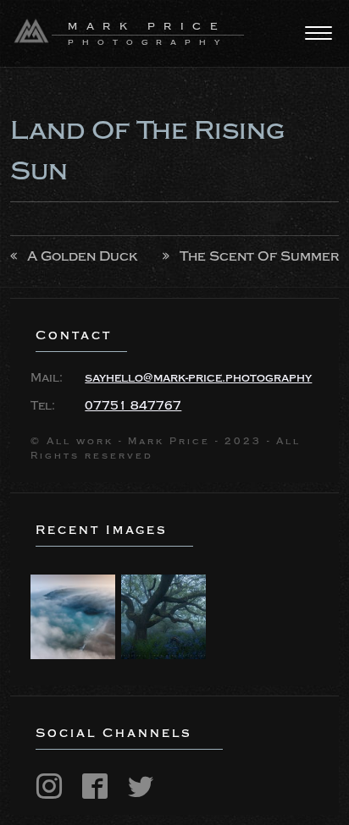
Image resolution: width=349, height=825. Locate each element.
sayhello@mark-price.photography (198, 378)
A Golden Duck (82, 256)
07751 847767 (133, 406)
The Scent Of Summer (259, 256)
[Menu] (318, 33)
